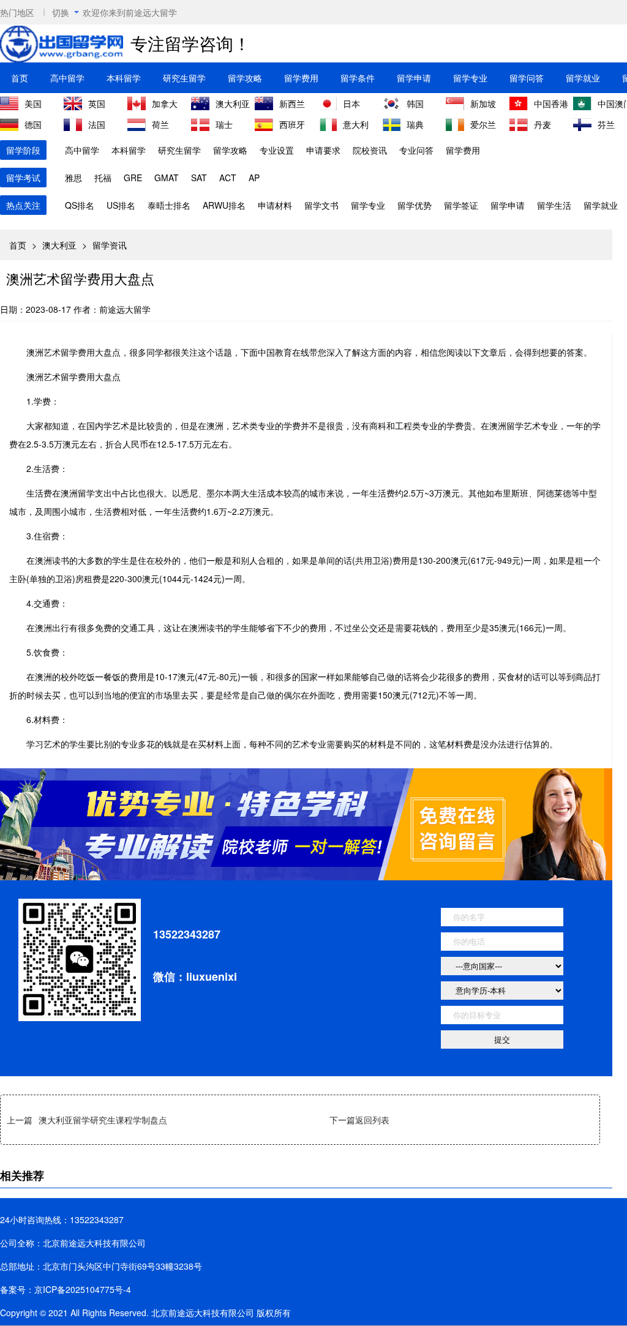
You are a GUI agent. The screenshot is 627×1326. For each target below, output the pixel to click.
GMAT (166, 177)
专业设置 (277, 150)
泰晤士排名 (169, 205)
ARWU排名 (224, 205)
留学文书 (321, 205)
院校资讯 (370, 150)
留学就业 (583, 78)
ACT (227, 177)
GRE (133, 177)
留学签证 (461, 205)
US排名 (121, 205)
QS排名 (79, 205)
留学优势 (414, 205)
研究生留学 (184, 78)
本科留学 (124, 78)
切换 (60, 12)
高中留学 (67, 78)
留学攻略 (245, 78)
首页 (19, 78)
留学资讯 (109, 245)
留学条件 (357, 78)
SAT (199, 177)
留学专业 (470, 78)
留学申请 (414, 78)
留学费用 (301, 78)
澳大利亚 (59, 245)
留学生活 (554, 205)
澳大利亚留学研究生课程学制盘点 (103, 1120)
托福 (102, 177)
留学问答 (526, 78)
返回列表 (372, 1120)
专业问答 (416, 150)
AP (254, 177)
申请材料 (275, 205)
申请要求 (323, 150)
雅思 (73, 177)
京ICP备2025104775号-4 (82, 1289)
